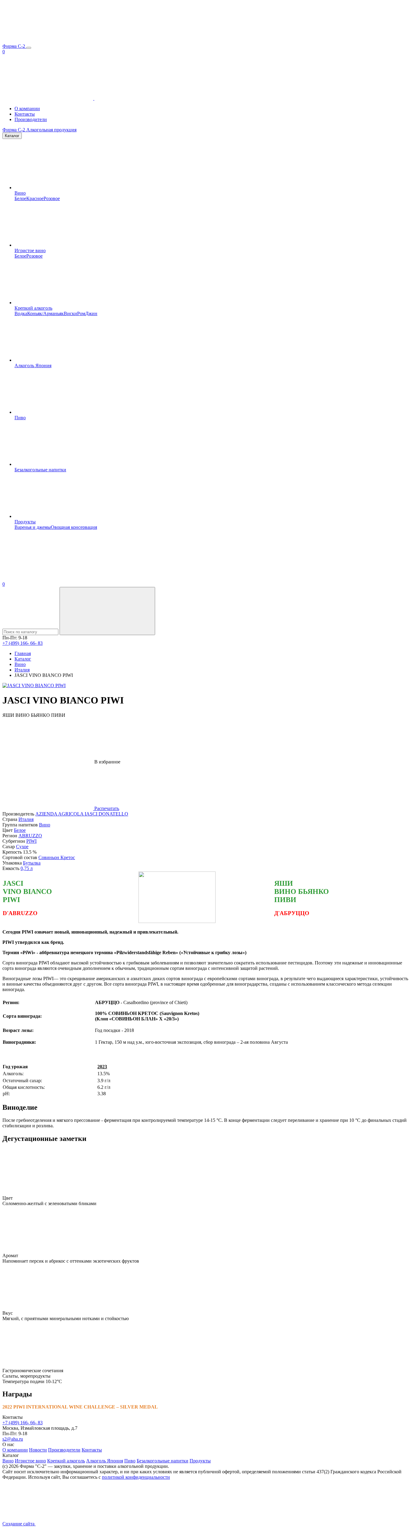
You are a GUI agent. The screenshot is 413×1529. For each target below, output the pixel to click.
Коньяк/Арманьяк (45, 313)
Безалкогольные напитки (40, 469)
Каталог (12, 135)
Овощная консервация (74, 527)
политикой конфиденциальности (136, 1477)
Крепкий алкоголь (33, 308)
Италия (26, 819)
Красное (35, 198)
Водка (21, 313)
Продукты (25, 521)
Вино (20, 193)
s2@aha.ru (12, 1439)
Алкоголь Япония (33, 365)
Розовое (52, 198)
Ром (81, 313)
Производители (31, 119)
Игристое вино (30, 250)
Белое (20, 198)
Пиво (20, 417)
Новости (38, 1449)
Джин (91, 313)
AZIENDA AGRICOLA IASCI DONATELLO (81, 813)
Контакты (25, 114)
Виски (70, 313)
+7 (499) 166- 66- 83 (22, 643)
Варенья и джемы (33, 527)
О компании (27, 108)
